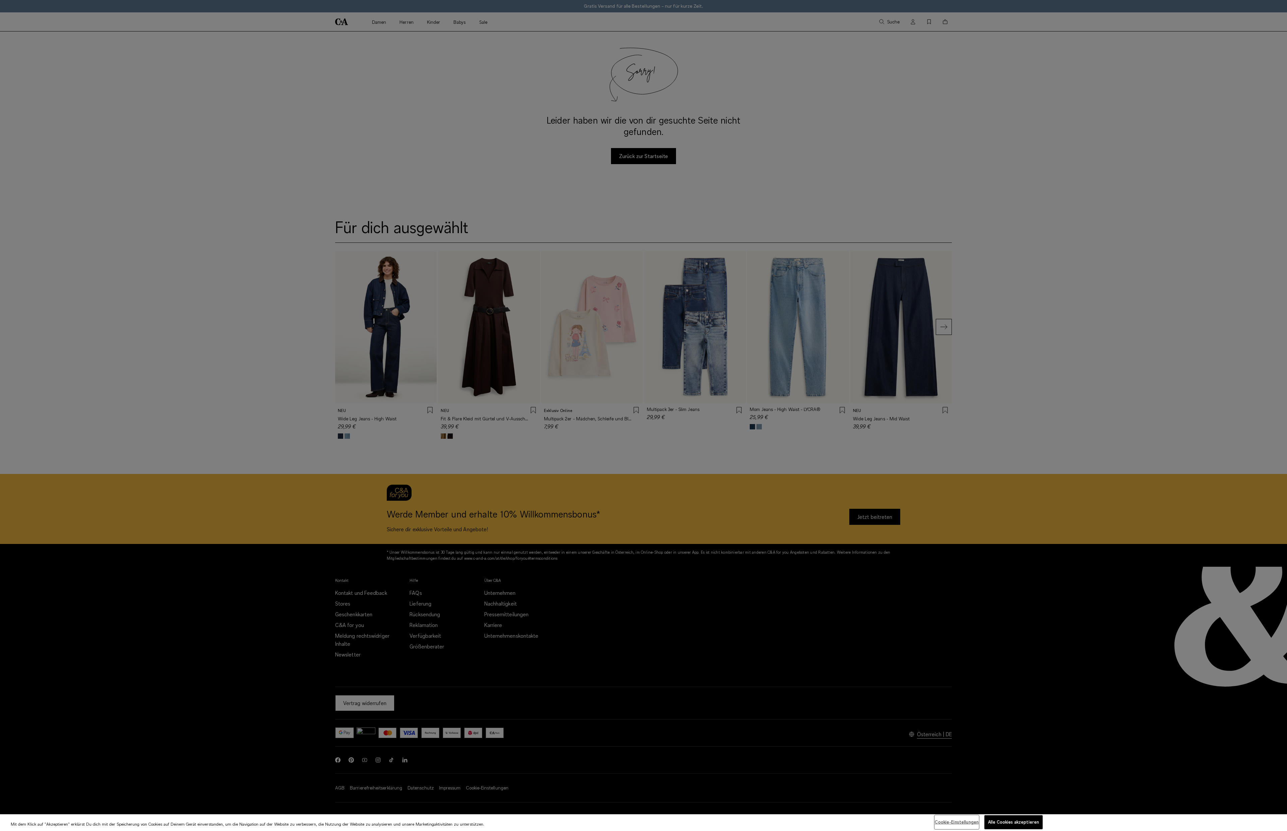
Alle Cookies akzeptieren (1013, 822)
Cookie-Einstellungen (957, 822)
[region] (643, 822)
